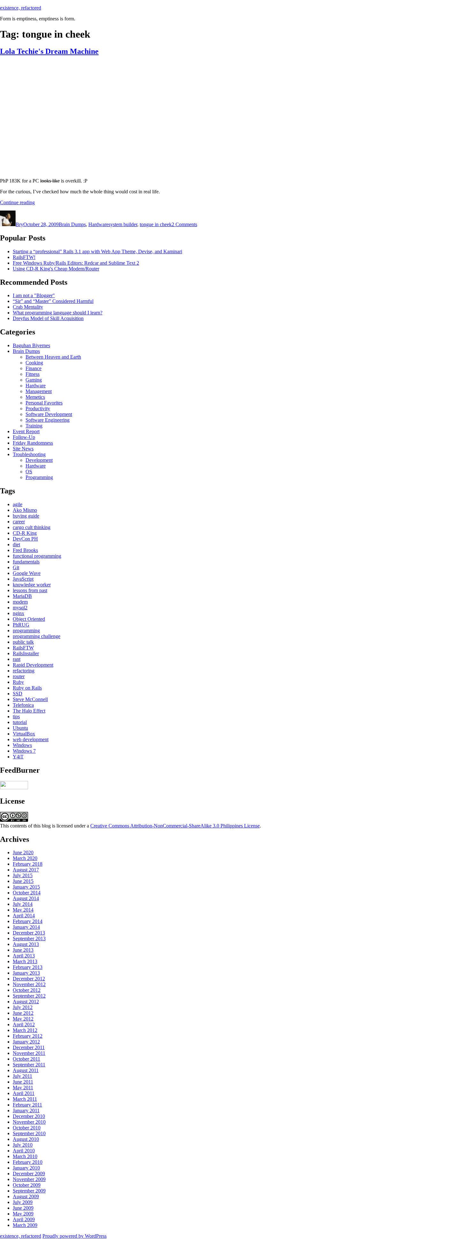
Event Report (26, 431)
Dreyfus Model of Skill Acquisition (48, 318)
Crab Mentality (28, 307)
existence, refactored (20, 8)
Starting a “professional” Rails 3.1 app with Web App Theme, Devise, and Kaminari (97, 251)
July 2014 (23, 904)
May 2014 (23, 910)
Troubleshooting (29, 454)
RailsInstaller (26, 653)
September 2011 (29, 1064)
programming (26, 630)
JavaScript (23, 579)
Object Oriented (29, 619)
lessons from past (30, 590)
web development (30, 739)
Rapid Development (33, 665)
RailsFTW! (24, 257)
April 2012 (24, 1024)
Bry (19, 224)
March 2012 (25, 1030)
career (19, 521)
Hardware (98, 224)
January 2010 (26, 1168)
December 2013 (29, 932)
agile (17, 504)
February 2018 (27, 864)
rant (16, 659)
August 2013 (26, 944)
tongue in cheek (156, 224)
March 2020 (25, 858)
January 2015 (26, 887)
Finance (33, 368)
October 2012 (27, 990)
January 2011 (26, 1110)
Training (34, 425)
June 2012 (23, 1013)
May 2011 (23, 1087)
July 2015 (23, 875)
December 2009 (29, 1173)
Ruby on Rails (27, 688)
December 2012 (29, 978)
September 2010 (29, 1133)
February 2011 (27, 1104)
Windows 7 (24, 751)
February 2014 (27, 921)
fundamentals (26, 561)
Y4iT (18, 756)
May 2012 (23, 1018)
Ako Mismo (25, 510)
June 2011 (23, 1082)
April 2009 (24, 1219)
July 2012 (23, 1007)
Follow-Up (24, 437)
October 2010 (27, 1127)
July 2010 (23, 1145)
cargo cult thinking (31, 527)
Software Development (49, 414)
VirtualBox (24, 733)
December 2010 (29, 1116)
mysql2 (20, 607)
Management (39, 391)
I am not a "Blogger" (34, 295)
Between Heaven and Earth (53, 357)
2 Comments (184, 224)
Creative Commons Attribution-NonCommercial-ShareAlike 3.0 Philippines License (175, 825)
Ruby (18, 682)
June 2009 (23, 1208)
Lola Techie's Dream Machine (49, 51)
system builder (122, 224)
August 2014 (26, 898)
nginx (18, 613)
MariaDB (22, 596)
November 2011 (29, 1053)
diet (16, 544)
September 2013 (29, 938)
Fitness (33, 374)
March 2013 (25, 961)
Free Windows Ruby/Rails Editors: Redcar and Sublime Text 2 (76, 263)
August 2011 (26, 1070)
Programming (39, 477)
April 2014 (24, 915)
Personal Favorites (44, 402)
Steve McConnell (30, 699)
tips (16, 716)
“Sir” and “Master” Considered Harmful (53, 301)
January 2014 (26, 927)
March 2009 (25, 1225)
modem (20, 602)
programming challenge (36, 636)
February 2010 (27, 1162)
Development (39, 460)
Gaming (34, 380)
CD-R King (25, 533)
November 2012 (29, 984)
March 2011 (25, 1099)
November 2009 (29, 1179)
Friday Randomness (33, 443)
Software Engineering (48, 420)
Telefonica (23, 705)
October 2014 (27, 892)
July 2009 (23, 1202)
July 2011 (22, 1076)
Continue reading (17, 202)
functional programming (37, 556)
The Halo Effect (29, 710)
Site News (23, 448)
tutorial (20, 722)
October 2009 (27, 1185)
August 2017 (26, 869)
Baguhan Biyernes (31, 345)
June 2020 (23, 852)
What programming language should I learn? (57, 312)
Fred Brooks (25, 550)
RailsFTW (23, 647)
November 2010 (29, 1122)
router (19, 676)
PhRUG (21, 624)
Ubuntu (20, 728)
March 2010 (25, 1156)
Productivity (38, 408)
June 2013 (23, 950)
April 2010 (24, 1150)
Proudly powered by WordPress (74, 1236)
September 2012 (29, 996)
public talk (23, 642)
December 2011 (29, 1047)
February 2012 (27, 1036)
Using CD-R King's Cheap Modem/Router (56, 268)
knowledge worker (32, 584)
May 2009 (23, 1213)
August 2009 (26, 1196)
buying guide (26, 516)
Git (16, 567)
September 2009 (29, 1190)
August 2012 (26, 1001)
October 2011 (26, 1059)
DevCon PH (25, 538)
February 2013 (27, 967)
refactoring (23, 670)
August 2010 (26, 1139)
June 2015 (23, 881)
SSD (17, 693)
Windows (22, 745)
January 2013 (26, 973)
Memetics (35, 397)
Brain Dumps (72, 224)
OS (29, 471)
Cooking (34, 362)
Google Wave (27, 573)
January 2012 (26, 1041)
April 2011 (23, 1093)
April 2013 (24, 955)
